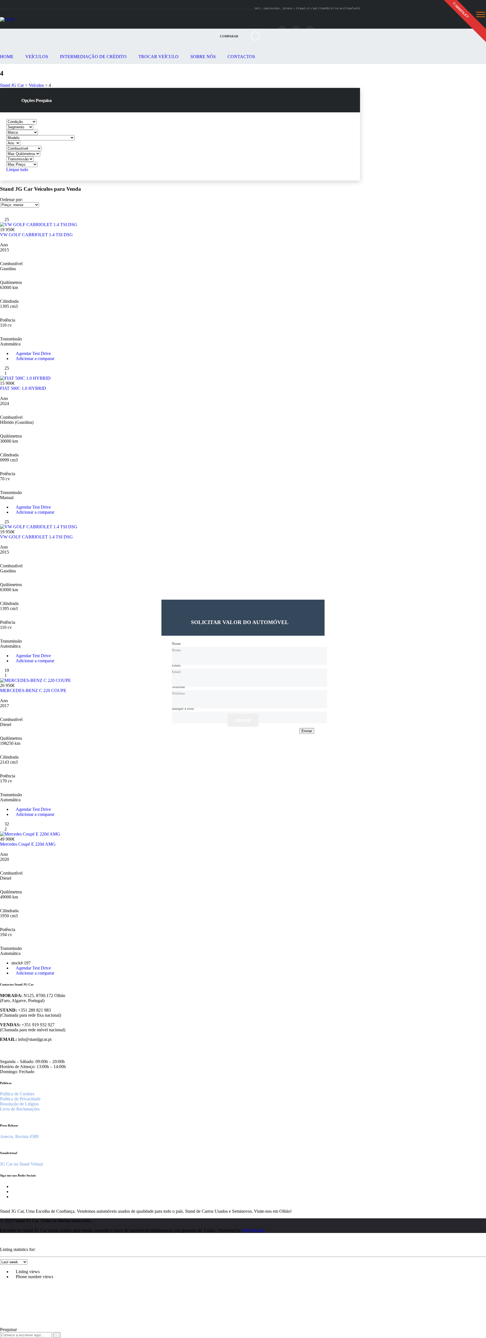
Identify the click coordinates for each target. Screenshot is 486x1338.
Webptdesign (253, 1230)
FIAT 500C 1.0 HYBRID (23, 388)
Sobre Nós (203, 56)
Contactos (241, 56)
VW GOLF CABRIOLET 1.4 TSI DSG (36, 234)
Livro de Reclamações (20, 1109)
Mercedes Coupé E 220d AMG (28, 844)
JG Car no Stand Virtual (21, 1164)
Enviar (243, 720)
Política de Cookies (17, 1093)
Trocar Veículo (158, 56)
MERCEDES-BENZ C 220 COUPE (33, 690)
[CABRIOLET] (180, 224)
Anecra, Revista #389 (19, 1136)
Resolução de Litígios (19, 1104)
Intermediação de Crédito (93, 56)
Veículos (36, 56)
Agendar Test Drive (33, 353)
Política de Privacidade (20, 1098)
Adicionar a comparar (34, 358)
